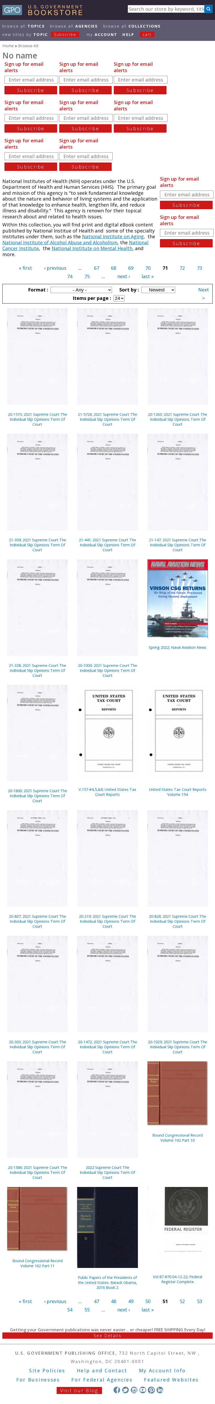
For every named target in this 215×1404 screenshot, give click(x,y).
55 (87, 1309)
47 (96, 1301)
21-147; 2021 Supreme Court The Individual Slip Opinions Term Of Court (177, 544)
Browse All (23, 26)
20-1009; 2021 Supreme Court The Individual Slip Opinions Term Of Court (107, 670)
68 (113, 268)
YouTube (142, 1390)
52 (182, 1301)
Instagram (134, 1390)
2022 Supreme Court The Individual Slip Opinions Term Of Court (107, 1172)
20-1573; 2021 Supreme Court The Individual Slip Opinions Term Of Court (37, 419)
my (102, 34)
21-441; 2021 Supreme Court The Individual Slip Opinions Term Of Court (107, 544)
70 (147, 268)
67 (96, 268)
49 (130, 1301)
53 (199, 1301)
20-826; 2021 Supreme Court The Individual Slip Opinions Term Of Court (177, 921)
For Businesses (38, 1379)
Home (8, 45)
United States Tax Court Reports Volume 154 (177, 792)
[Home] (44, 13)
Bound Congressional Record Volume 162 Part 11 (37, 1263)
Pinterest (151, 1390)
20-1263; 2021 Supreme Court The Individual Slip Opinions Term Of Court (177, 419)
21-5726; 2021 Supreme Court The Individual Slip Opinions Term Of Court (107, 419)
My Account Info (162, 1370)
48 (113, 1301)
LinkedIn (160, 1390)
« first (25, 268)
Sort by (128, 290)
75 (87, 276)
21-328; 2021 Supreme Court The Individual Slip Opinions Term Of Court (37, 670)
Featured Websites (171, 1379)
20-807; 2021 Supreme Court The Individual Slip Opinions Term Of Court (37, 921)
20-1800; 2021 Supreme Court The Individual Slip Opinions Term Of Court (37, 795)
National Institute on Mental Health (92, 248)
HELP (128, 34)
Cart (147, 34)
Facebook (117, 1390)
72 (182, 268)
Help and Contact (102, 1370)
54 (69, 1309)
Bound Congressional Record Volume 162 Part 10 (177, 1138)
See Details (107, 1335)
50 (147, 1301)
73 (199, 268)
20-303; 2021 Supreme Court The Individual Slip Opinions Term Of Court (37, 1046)
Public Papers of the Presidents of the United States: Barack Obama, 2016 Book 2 (107, 1282)
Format (37, 290)
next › (123, 276)
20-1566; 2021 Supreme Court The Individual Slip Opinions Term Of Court (37, 1172)
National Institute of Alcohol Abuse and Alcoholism (59, 242)
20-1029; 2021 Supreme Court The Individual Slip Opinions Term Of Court (177, 1046)
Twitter (125, 1390)
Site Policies (47, 1370)
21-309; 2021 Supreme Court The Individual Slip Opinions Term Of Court (37, 544)
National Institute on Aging (113, 236)
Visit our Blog (79, 1390)
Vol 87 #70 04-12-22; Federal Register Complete (177, 1279)
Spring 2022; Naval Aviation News (177, 647)
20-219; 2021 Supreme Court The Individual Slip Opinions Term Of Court (107, 921)
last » (148, 276)
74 (69, 276)
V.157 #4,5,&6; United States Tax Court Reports (107, 792)
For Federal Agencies (101, 1379)
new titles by (39, 34)
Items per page (91, 298)
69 (130, 268)
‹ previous (55, 268)
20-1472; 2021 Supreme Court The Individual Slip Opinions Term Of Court (107, 1046)
